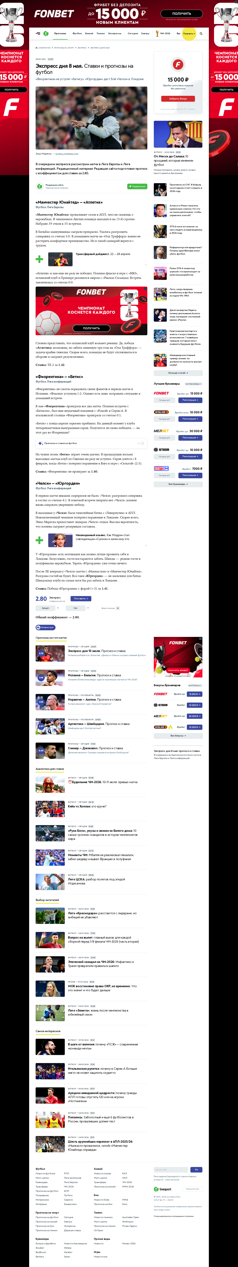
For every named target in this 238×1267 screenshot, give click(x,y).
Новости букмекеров (75, 1243)
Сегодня (133, 33)
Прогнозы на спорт (64, 48)
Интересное (42, 1199)
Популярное (42, 1195)
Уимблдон (127, 1221)
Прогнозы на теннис (46, 1230)
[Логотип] (46, 34)
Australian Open (130, 1217)
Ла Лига (68, 1195)
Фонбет (40, 1247)
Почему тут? (164, 400)
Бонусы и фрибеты (46, 1243)
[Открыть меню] (39, 34)
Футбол (77, 33)
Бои (96, 1195)
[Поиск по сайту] (202, 34)
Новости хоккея (102, 1173)
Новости (98, 1243)
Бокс (124, 1204)
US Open (98, 1230)
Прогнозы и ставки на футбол (60, 443)
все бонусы (195, 685)
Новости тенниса (103, 1217)
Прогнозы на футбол (47, 1191)
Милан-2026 (129, 1243)
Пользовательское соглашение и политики (173, 1216)
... (196, 38)
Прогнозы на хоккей (46, 1221)
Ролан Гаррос (129, 1226)
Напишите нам (192, 1189)
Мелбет (68, 1252)
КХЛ (124, 1173)
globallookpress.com (66, 154)
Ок (196, 1169)
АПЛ (66, 1191)
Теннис (100, 33)
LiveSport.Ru (44, 48)
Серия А (68, 1199)
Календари (42, 1182)
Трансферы (42, 1186)
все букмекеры (193, 384)
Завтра (145, 33)
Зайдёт (45, 608)
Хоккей (89, 33)
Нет (76, 608)
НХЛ (124, 1177)
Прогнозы (60, 33)
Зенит (67, 1256)
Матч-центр (42, 1177)
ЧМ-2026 (165, 33)
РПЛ (66, 1173)
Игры (97, 1252)
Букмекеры (42, 1239)
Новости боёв (101, 1199)
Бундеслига (70, 1204)
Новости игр (101, 1256)
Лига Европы (71, 1182)
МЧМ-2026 (128, 1186)
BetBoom (41, 1252)
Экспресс (82, 48)
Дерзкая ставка (72, 1230)
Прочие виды (102, 1239)
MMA (125, 1199)
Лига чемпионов (72, 1177)
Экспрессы (114, 33)
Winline (67, 1247)
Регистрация (190, 400)
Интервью (41, 1204)
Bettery (40, 1256)
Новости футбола (45, 1173)
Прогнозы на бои (45, 1226)
